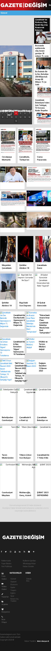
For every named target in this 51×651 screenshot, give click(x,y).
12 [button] (20, 117)
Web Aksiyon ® (43, 641)
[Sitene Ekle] (34, 552)
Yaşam (13, 590)
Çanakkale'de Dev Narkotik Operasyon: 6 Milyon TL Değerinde (19, 320)
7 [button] (29, 113)
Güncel (13, 579)
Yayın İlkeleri (6, 564)
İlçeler (12, 587)
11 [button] (16, 117)
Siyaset (13, 582)
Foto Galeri (4, 577)
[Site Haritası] (30, 552)
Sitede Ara (29, 580)
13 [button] (25, 117)
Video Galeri (4, 587)
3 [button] (11, 113)
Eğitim (13, 593)
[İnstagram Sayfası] (11, 552)
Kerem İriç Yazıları (14, 600)
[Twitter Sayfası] (7, 552)
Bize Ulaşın (4, 620)
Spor (12, 596)
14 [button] (29, 117)
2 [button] (7, 113)
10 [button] (12, 117)
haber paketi (11, 642)
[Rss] (25, 552)
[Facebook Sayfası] (2, 552)
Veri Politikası (6, 566)
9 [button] (7, 117)
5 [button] (20, 113)
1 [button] (2, 113)
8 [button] (2, 117)
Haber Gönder (28, 566)
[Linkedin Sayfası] (21, 552)
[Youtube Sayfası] (16, 552)
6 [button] (24, 113)
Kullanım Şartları (29, 561)
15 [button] (16, 121)
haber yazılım (10, 645)
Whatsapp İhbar (29, 564)
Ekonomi (14, 584)
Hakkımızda (6, 561)
